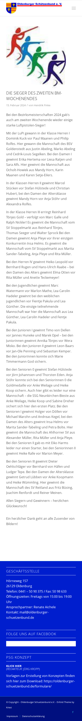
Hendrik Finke (42, 105)
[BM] (36, 57)
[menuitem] (74, 8)
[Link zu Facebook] (73, 712)
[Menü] (74, 8)
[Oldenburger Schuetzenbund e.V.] (34, 8)
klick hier (13, 666)
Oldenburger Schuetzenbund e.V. (38, 702)
